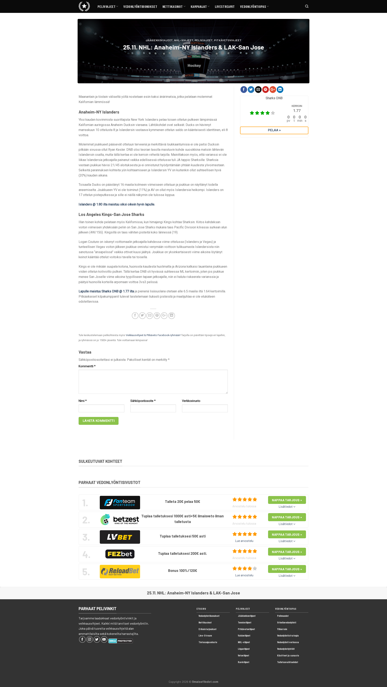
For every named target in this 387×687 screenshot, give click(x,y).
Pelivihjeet (106, 6)
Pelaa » (274, 130)
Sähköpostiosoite (143, 401)
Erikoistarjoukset (207, 629)
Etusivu (201, 608)
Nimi (83, 401)
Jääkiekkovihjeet (159, 40)
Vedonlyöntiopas (253, 6)
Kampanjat (199, 6)
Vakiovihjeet (244, 635)
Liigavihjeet (244, 648)
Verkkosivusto (191, 401)
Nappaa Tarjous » (287, 500)
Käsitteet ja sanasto (288, 655)
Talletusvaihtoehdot (287, 662)
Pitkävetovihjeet (227, 40)
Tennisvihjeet (244, 622)
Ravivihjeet (243, 662)
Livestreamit (225, 6)
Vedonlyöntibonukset (140, 6)
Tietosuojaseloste (208, 642)
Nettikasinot (172, 6)
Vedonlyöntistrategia (288, 635)
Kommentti (87, 366)
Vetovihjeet (243, 655)
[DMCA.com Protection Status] (120, 640)
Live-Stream (205, 635)
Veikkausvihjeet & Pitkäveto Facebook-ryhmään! (153, 335)
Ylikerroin (282, 629)
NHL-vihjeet (183, 40)
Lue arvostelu (244, 541)
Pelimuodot (283, 615)
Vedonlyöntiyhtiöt (286, 648)
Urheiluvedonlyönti (286, 622)
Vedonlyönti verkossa (288, 642)
